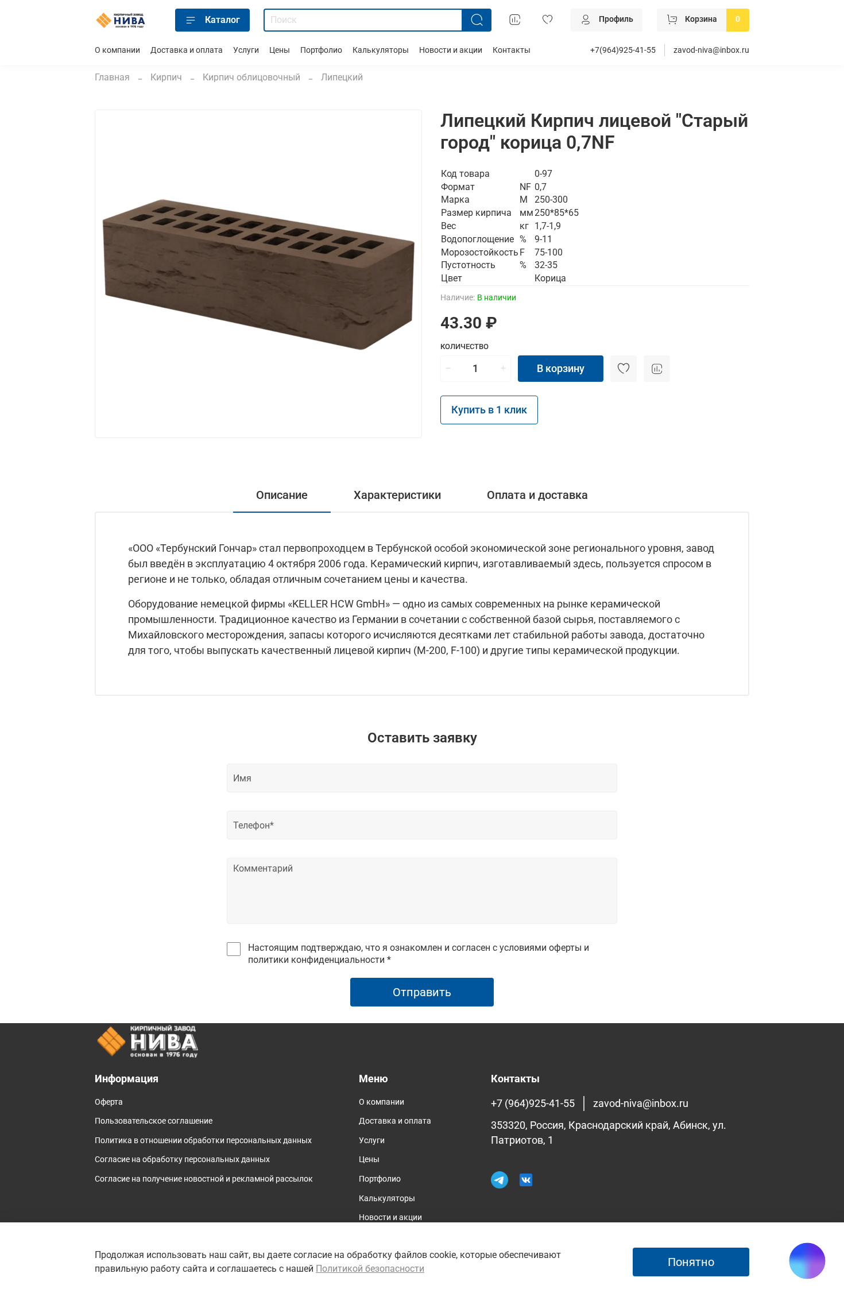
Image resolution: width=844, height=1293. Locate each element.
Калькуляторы (381, 50)
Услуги (246, 50)
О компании (117, 50)
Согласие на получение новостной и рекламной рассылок (204, 1179)
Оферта (109, 1102)
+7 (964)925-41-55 (533, 1103)
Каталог (222, 19)
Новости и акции (450, 50)
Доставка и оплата (186, 50)
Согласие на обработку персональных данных (182, 1159)
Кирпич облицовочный (251, 77)
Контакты (512, 50)
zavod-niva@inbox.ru (711, 50)
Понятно (691, 1262)
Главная (112, 77)
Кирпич (166, 77)
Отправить (422, 992)
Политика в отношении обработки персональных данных (203, 1140)
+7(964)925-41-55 (623, 50)
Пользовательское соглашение (153, 1121)
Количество (464, 346)
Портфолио (321, 50)
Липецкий (342, 77)
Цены (279, 50)
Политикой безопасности (370, 1268)
